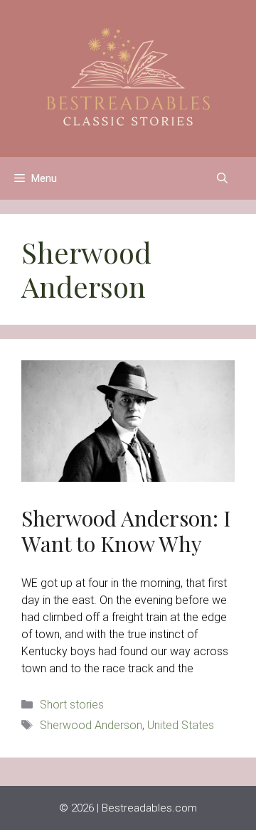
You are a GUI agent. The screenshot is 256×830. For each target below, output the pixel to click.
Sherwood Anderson (91, 725)
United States (180, 725)
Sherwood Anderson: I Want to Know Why (126, 531)
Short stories (72, 704)
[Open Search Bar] (222, 178)
